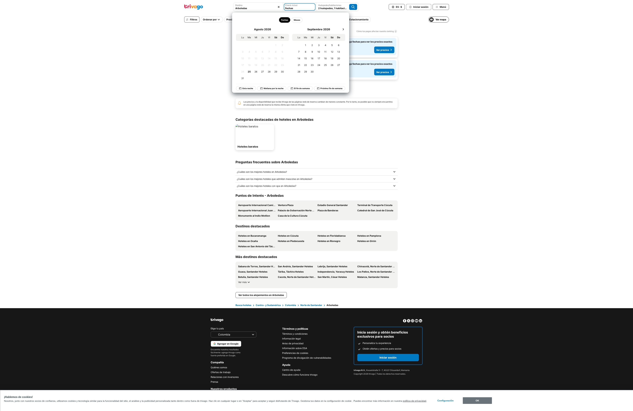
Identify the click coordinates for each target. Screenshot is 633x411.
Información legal (291, 338)
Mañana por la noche (273, 88)
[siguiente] (343, 29)
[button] (258, 7)
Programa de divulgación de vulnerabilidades (306, 357)
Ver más (242, 282)
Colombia (290, 305)
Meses (297, 20)
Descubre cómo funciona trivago (299, 374)
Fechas (284, 20)
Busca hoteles (243, 305)
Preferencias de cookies (295, 353)
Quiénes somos (219, 367)
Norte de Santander (311, 305)
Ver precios (382, 50)
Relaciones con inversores (225, 377)
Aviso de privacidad (293, 343)
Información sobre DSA (294, 348)
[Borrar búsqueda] (279, 7)
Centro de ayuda (291, 369)
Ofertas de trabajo (221, 372)
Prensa (214, 381)
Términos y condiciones (294, 333)
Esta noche (247, 88)
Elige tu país (217, 328)
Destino (238, 5)
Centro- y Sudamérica (268, 305)
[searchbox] (258, 8)
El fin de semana (302, 88)
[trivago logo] (193, 7)
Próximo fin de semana (331, 88)
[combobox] (258, 7)
